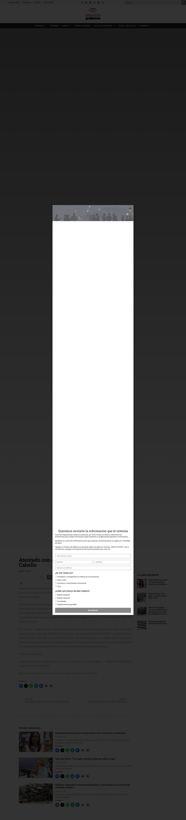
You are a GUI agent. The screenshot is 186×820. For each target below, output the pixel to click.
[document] (93, 410)
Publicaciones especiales (67, 604)
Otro (59, 586)
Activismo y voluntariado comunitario (71, 583)
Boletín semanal (63, 595)
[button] (130, 208)
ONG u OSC (61, 580)
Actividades (61, 601)
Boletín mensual (63, 598)
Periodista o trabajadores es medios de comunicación (78, 577)
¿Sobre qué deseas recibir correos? (72, 591)
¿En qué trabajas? (64, 573)
